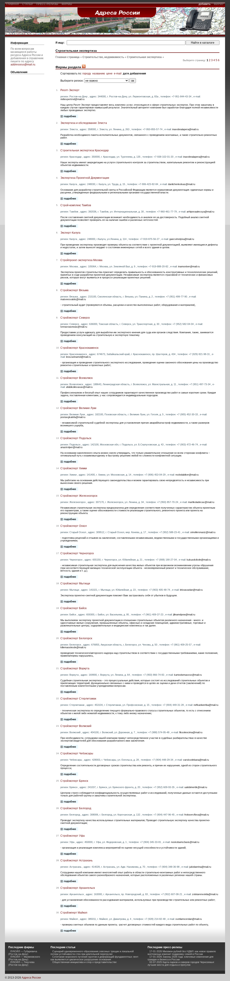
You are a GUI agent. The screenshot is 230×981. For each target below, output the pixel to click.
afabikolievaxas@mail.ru (79, 387)
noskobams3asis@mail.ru (185, 842)
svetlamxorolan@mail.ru (188, 919)
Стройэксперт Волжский (75, 726)
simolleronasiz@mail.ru (202, 532)
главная (12, 4)
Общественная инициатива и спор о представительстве (84, 962)
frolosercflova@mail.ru (196, 814)
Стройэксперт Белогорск (76, 638)
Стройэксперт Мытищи (75, 583)
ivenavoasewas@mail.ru (73, 326)
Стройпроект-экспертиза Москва (81, 260)
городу (86, 73)
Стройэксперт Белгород (75, 808)
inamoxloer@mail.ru (189, 266)
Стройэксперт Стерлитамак (78, 698)
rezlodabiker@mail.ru (187, 474)
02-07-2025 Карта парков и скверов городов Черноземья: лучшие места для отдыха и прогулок (181, 963)
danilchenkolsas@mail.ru (181, 184)
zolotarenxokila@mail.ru (205, 894)
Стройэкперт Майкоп (73, 912)
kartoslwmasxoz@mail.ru (188, 674)
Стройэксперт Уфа (72, 835)
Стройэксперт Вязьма (74, 290)
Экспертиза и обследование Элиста (83, 123)
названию (98, 73)
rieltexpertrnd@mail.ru (72, 99)
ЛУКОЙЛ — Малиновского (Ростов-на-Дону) (24, 958)
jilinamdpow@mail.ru (184, 614)
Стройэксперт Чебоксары (76, 753)
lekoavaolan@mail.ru (191, 589)
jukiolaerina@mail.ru (200, 866)
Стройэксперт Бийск (73, 608)
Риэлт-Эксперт (70, 90)
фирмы (66, 4)
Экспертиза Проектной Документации (84, 177)
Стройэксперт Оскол (73, 525)
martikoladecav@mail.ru (201, 502)
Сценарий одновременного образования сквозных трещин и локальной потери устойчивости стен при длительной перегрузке (92, 952)
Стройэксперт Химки (73, 468)
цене (109, 73)
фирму (218, 4)
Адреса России (31, 977)
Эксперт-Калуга (70, 232)
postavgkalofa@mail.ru (72, 417)
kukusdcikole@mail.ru (199, 559)
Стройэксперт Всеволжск (76, 378)
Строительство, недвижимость (103, 57)
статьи (27, 4)
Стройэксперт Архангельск (77, 887)
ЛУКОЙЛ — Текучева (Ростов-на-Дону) (21, 963)
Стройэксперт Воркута (74, 668)
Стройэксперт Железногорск (78, 495)
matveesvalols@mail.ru (73, 299)
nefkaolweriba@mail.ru (206, 705)
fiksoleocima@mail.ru (190, 732)
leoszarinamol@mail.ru (78, 356)
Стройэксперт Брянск (74, 780)
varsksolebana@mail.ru (196, 759)
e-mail (118, 73)
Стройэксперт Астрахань (76, 860)
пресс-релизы (47, 4)
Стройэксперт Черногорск (77, 553)
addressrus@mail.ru (23, 64)
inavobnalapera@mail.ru (185, 129)
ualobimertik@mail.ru (195, 787)
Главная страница (67, 57)
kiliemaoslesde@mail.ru (73, 647)
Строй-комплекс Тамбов (75, 205)
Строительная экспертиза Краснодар (84, 150)
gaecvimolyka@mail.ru (181, 239)
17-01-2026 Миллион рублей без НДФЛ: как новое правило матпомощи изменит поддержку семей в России (182, 952)
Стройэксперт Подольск (75, 438)
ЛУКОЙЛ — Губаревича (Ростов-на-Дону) (22, 952)
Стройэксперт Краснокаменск (79, 347)
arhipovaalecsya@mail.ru (200, 211)
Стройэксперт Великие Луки (78, 408)
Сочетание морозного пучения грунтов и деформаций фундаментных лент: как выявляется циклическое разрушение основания (95, 958)
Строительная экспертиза (144, 57)
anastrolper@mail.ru (71, 447)
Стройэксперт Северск (75, 317)
